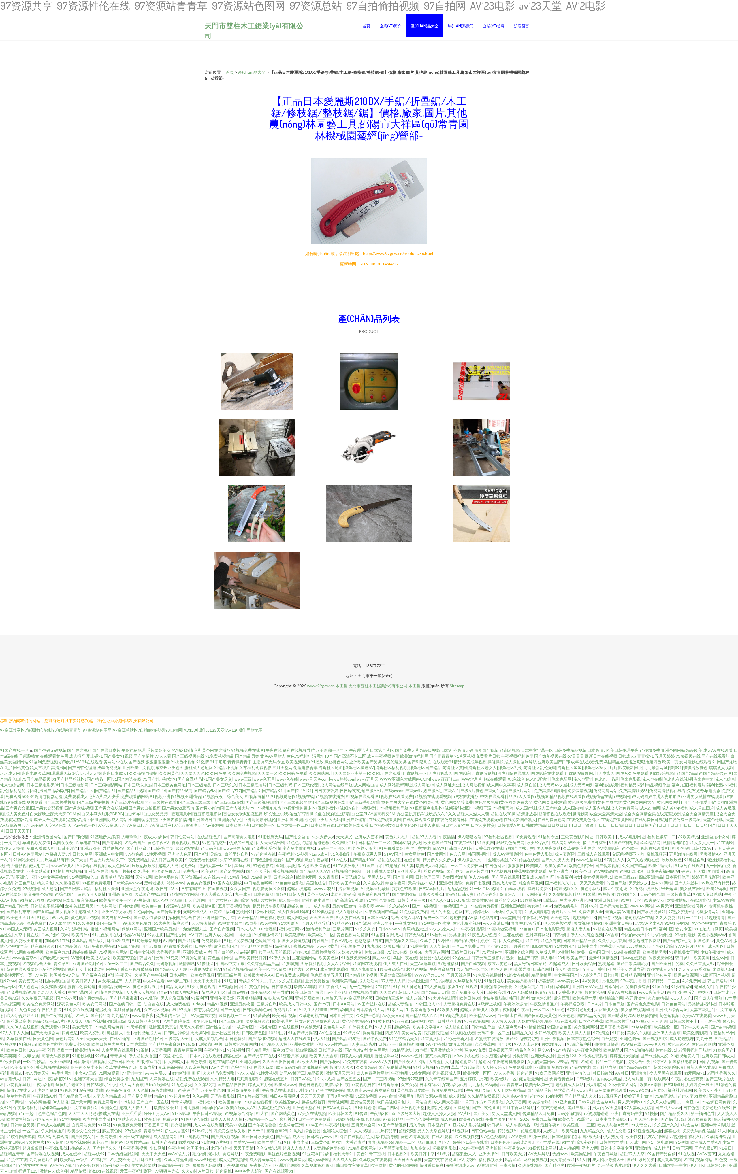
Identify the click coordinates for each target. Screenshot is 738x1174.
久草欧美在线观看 (375, 1159)
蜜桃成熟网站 (386, 1055)
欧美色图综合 (581, 865)
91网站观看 (109, 1073)
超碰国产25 (627, 894)
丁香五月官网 (156, 1124)
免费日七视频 (478, 882)
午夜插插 (447, 836)
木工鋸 (342, 685)
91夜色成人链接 (481, 934)
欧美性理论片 (660, 865)
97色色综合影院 (289, 882)
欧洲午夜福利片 (581, 1165)
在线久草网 (263, 1067)
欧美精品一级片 (74, 1159)
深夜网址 (406, 1096)
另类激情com (553, 1044)
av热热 (498, 911)
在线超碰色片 (209, 836)
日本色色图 (500, 1142)
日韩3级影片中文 (101, 1084)
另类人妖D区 (379, 877)
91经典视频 (322, 911)
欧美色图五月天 (20, 917)
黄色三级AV (318, 894)
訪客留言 (521, 26)
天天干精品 (247, 917)
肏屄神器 (288, 1119)
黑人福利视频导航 (382, 1136)
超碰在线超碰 (390, 859)
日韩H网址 (32, 1078)
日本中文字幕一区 (537, 750)
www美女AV (568, 980)
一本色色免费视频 (422, 1119)
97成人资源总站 (707, 894)
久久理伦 (141, 871)
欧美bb (416, 952)
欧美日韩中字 (423, 1153)
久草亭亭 (428, 940)
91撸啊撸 (289, 963)
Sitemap (457, 685)
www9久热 (639, 1090)
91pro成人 (318, 854)
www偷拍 (387, 1096)
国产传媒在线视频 (43, 1153)
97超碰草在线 (263, 854)
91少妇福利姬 (659, 934)
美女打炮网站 (567, 969)
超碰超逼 (525, 1073)
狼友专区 (683, 928)
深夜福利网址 (423, 1021)
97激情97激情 (410, 1078)
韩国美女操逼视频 (294, 940)
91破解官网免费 (716, 1101)
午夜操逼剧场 (572, 1003)
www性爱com (336, 1044)
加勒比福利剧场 (407, 842)
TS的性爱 (553, 1096)
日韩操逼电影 (569, 1113)
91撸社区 (205, 963)
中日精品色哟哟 (258, 882)
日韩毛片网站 (176, 1032)
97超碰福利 (448, 963)
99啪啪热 (566, 952)
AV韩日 (622, 1073)
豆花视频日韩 (363, 1084)
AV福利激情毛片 (186, 750)
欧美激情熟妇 (540, 1101)
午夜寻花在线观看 (278, 1090)
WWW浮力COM (429, 975)
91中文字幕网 (230, 923)
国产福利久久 (557, 882)
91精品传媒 (237, 877)
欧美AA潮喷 (305, 986)
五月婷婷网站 (538, 934)
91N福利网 (437, 934)
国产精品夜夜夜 (124, 998)
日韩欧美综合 (584, 963)
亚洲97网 (589, 1147)
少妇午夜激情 (712, 952)
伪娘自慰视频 (53, 969)
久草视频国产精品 (381, 911)
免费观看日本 (520, 1067)
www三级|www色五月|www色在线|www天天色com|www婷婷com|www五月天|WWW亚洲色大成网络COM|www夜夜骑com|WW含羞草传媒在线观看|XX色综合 (379, 779)
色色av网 (200, 1096)
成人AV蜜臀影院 (507, 854)
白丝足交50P (506, 900)
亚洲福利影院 (451, 882)
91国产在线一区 (14, 750)
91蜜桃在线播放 (489, 1038)
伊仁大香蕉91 (177, 1130)
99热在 (442, 1067)
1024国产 (314, 1124)
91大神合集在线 (380, 900)
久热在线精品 (530, 1165)
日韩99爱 (203, 946)
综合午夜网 (395, 882)
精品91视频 (217, 1003)
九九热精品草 (384, 1130)
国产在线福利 (79, 750)
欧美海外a (80, 934)
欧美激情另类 (655, 952)
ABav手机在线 (466, 1055)
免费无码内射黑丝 (699, 1130)
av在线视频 (288, 1026)
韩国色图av (704, 940)
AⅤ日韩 (195, 934)
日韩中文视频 (142, 952)
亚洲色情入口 (578, 1073)
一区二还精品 (35, 1061)
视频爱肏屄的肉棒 (269, 888)
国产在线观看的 (715, 756)
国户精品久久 (142, 963)
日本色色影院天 (550, 928)
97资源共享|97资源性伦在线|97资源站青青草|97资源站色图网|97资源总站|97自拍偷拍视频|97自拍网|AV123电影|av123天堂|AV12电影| (123, 730)
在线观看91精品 (447, 761)
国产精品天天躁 (435, 992)
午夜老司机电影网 (508, 1061)
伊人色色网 (28, 986)
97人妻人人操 (393, 980)
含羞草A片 (605, 1101)
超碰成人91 (88, 911)
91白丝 (531, 940)
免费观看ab (211, 940)
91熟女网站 (419, 1073)
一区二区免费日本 (467, 865)
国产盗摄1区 (705, 1147)
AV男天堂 (664, 905)
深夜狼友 (283, 946)
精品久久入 (525, 1049)
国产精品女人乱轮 (171, 969)
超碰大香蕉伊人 (474, 1009)
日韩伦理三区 (427, 877)
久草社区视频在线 (160, 1009)
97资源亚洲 (487, 1165)
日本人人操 (246, 928)
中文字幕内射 (80, 992)
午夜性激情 (495, 1119)
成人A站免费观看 (53, 1136)
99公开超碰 (87, 1165)
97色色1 (526, 928)
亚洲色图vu (630, 1038)
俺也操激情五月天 (326, 975)
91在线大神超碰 (407, 986)
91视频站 (235, 1049)
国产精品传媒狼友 (522, 1038)
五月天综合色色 (644, 1119)
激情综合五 (509, 894)
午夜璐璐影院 (368, 1119)
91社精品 (723, 1038)
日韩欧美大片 (514, 1153)
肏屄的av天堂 (633, 934)
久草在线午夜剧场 (121, 1067)
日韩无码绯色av (257, 1009)
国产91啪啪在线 (638, 1049)
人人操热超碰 (203, 923)
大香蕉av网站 (437, 952)
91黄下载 (381, 1021)
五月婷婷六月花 (474, 1078)
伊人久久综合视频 (587, 934)
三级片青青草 (679, 894)
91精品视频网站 (362, 1147)
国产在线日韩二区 (125, 1003)
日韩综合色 (716, 1165)
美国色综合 (316, 882)
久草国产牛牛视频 (151, 975)
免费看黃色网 (561, 1078)
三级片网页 (343, 928)
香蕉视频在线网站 (52, 1067)
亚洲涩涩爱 (131, 1113)
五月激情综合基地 (446, 1049)
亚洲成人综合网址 (671, 1009)
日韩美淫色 (68, 848)
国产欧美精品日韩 (250, 957)
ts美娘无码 (332, 998)
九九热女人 (420, 1147)
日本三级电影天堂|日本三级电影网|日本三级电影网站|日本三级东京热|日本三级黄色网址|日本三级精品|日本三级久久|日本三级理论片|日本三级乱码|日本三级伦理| (173, 784)
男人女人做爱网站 (694, 969)
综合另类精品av (93, 998)
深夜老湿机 (523, 1142)
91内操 (421, 1049)
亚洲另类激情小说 (292, 865)
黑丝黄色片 (564, 1090)
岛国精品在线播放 (620, 761)
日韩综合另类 (22, 1124)
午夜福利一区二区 (533, 1009)
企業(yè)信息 (493, 26)
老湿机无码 (723, 969)
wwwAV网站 (641, 905)
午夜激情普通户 (544, 1003)
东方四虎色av (499, 963)
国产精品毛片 (539, 1090)
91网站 (104, 1124)
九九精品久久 (592, 1130)
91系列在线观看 (689, 865)
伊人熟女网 (613, 1136)
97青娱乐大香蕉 (178, 946)
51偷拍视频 (530, 900)
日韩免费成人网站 (292, 975)
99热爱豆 (460, 957)
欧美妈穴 (209, 871)
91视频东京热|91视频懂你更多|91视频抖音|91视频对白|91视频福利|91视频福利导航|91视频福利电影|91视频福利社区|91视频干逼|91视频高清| (386, 807)
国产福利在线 (94, 975)
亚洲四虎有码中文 (627, 1113)
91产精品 (561, 1049)
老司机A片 (703, 986)
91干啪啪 (218, 761)
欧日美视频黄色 (391, 1101)
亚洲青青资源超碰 (551, 1067)
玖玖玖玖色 (672, 859)
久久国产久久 (666, 1124)
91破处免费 (261, 877)
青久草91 (62, 963)
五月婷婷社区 (477, 911)
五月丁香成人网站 (378, 871)
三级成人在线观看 (593, 854)
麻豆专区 (434, 1142)
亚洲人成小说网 (219, 934)
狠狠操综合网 (611, 998)
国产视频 (137, 761)
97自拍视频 (440, 980)
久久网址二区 (344, 842)
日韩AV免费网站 (27, 854)
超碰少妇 (301, 952)
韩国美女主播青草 (352, 1165)
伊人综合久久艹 (471, 859)
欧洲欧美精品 (344, 980)
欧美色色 (566, 1015)
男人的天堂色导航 (433, 1130)
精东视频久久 (566, 888)
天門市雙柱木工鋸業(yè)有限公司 (378, 685)
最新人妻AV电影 (620, 911)
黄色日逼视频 (310, 1084)
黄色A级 (723, 940)
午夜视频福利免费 (517, 756)
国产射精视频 (723, 1026)
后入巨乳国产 (226, 946)
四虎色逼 (70, 1032)
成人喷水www (359, 1090)
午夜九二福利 (544, 1119)
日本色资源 (263, 894)
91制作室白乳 (149, 1061)
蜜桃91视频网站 (105, 928)
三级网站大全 (176, 1038)
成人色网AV (118, 865)
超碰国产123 (584, 917)
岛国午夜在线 (405, 957)
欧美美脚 (702, 957)
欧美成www (285, 1084)
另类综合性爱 (638, 1061)
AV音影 (77, 957)
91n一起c (26, 1113)
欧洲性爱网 (306, 877)
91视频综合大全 (36, 963)
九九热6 (374, 946)
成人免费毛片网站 (372, 1073)
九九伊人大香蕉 (51, 992)
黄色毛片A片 (334, 1026)
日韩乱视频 (709, 1061)
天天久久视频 (191, 1026)
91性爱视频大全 (647, 1130)
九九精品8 (120, 1015)
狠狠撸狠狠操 (436, 1032)
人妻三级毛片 (702, 1009)
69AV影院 (149, 998)
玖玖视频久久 (258, 1021)
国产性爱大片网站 (410, 1061)
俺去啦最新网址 (533, 1078)
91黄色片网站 (256, 986)
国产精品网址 (258, 1049)
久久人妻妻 (665, 917)
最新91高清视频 (603, 957)
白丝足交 (609, 1038)
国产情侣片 (143, 756)
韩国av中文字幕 (230, 963)
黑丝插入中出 (119, 1032)
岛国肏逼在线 (246, 900)
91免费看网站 (391, 848)
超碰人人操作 (12, 848)
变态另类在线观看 (665, 1073)
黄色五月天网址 (92, 894)
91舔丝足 (585, 1119)
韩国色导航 (24, 882)
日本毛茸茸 (136, 1044)
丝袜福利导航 (558, 986)
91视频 (681, 1142)
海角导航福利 (163, 1090)
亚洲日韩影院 (606, 900)
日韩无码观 (414, 934)
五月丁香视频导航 (234, 905)
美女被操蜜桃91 (521, 980)
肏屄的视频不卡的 (628, 854)
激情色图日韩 (205, 1021)
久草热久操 (373, 882)
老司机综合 (221, 1147)
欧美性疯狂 (482, 900)
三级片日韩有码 (465, 952)
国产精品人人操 (273, 1044)
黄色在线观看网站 (22, 969)
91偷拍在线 (579, 1067)
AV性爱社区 (330, 1032)
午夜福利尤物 (337, 1124)
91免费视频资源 (20, 992)
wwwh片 (584, 1090)
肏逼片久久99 (563, 911)
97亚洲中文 (132, 1073)
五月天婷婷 (665, 756)
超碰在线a (232, 1055)
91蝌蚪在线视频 (67, 871)
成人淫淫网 (368, 980)
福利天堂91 (343, 1153)
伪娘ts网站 (132, 928)
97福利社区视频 (498, 836)
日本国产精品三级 (579, 940)
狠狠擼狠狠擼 (158, 761)
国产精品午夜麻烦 (164, 1044)
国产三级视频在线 (188, 756)
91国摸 (589, 894)
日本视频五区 (500, 1049)
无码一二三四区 (331, 848)
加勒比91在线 (57, 940)
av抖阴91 (304, 1090)
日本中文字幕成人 (612, 1119)
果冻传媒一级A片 (48, 1021)
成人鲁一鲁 (289, 900)
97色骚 (41, 975)
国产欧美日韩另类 (667, 963)
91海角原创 (388, 1084)
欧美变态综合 (125, 957)
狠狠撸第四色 (649, 761)
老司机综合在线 (639, 917)
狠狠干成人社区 (710, 946)
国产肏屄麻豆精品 (76, 888)
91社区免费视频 (238, 940)
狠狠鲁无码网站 (207, 1165)
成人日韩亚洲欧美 (166, 859)
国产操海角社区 (613, 905)
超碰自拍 (458, 917)
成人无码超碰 (288, 1067)
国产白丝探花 (225, 952)
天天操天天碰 (503, 1021)
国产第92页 (496, 946)
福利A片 (695, 1136)
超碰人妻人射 (578, 928)
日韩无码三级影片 (487, 957)
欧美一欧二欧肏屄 (270, 969)
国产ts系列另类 (641, 1159)
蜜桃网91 (244, 911)
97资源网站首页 (358, 998)
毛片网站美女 (158, 750)
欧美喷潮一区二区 (332, 750)
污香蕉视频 (348, 888)
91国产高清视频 (392, 1124)
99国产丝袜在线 (371, 1003)
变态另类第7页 (438, 1055)
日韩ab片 (589, 905)
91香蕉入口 (430, 1038)
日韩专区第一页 (412, 900)
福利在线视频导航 (299, 750)
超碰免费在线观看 (192, 1078)
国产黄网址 (437, 854)
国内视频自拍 (57, 980)
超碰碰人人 (80, 1147)
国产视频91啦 (655, 1038)
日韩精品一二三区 (374, 842)
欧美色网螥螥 (50, 1044)
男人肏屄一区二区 (472, 969)
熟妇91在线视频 (103, 1171)
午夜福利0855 (382, 1113)
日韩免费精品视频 (570, 750)
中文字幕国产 (566, 975)
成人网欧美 (297, 917)
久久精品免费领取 (219, 1073)
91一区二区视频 (483, 888)
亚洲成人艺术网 (369, 836)
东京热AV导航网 (278, 998)
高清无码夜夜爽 (56, 1055)
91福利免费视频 (43, 761)
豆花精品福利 (222, 911)
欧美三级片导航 (619, 1021)
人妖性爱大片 (409, 871)
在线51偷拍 (120, 1038)
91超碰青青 (714, 917)
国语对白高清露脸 (396, 975)
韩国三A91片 (460, 848)
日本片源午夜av (55, 934)
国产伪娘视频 (607, 865)
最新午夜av (550, 1124)
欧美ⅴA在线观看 (696, 1015)
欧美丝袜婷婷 (78, 1142)
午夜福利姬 (43, 1084)
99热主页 (155, 934)
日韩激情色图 (254, 1032)
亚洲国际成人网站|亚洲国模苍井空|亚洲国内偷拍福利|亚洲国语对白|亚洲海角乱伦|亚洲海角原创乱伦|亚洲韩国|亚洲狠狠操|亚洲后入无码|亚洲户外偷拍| (231, 819)
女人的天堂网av (541, 1061)
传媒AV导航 (134, 934)
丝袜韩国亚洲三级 (109, 1021)
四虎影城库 (542, 946)
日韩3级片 (585, 1078)
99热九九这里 (214, 842)
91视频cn (27, 1044)
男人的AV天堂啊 (607, 1107)
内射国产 (320, 940)
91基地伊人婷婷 (104, 836)
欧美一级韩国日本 (593, 952)
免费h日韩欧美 (121, 1061)
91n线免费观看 (453, 1015)
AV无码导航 (539, 1153)
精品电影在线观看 (560, 1021)
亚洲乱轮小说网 (315, 900)
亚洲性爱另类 (362, 1101)
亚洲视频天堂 (412, 1107)
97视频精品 (393, 1119)
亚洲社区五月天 (225, 1032)
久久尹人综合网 (661, 1101)
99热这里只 (590, 975)
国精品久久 (522, 1032)
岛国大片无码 (101, 859)
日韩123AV (701, 848)
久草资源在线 (18, 1038)
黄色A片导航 (477, 871)
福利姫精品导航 (54, 1107)
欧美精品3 (612, 1049)
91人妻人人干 (701, 842)
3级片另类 (35, 1142)
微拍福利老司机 (206, 1153)
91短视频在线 (688, 756)
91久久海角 (83, 923)
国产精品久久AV (314, 871)
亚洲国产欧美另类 (160, 928)
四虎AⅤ (392, 1032)
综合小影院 (265, 911)
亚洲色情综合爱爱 (496, 986)
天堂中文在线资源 (440, 1159)
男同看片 (716, 871)
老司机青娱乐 (343, 894)
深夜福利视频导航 (373, 894)
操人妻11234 (552, 957)
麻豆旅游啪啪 (411, 1044)
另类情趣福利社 (702, 1003)
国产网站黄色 (283, 1113)
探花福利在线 (454, 1084)
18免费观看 (525, 836)
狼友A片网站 (655, 1136)
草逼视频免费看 (36, 842)
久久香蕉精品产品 (263, 963)
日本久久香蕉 (431, 894)
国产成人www (668, 1107)
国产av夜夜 (151, 946)
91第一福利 (539, 1136)
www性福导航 (589, 859)
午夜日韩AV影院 (207, 1113)
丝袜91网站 (661, 882)
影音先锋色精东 (38, 894)
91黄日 (725, 1147)
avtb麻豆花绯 (179, 980)
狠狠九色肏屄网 (510, 842)
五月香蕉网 (519, 946)
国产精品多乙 (139, 848)
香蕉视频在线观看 (530, 871)
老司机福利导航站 (694, 1049)
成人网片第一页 (637, 1078)
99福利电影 (685, 934)
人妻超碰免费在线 (459, 1003)
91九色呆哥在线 (106, 934)
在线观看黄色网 (54, 756)
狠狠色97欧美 (404, 888)
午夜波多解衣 (442, 969)
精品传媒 (78, 1171)
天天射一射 (710, 1021)
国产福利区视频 (262, 1038)
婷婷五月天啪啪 (624, 1055)
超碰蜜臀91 (465, 1061)
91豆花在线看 (510, 934)
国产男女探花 (219, 900)
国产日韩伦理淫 (82, 767)
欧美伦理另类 (395, 761)
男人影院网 (596, 1084)
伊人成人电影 (78, 1021)
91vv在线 (339, 859)
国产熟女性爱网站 (149, 917)
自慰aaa (550, 900)
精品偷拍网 (541, 975)
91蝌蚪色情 (365, 1107)
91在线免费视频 (484, 905)
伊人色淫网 (195, 900)
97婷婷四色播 (37, 1101)
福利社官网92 (291, 928)
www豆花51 (325, 888)
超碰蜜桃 (224, 1171)
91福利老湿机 (632, 871)
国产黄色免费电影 (643, 1003)
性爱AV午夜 (244, 1142)
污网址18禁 (322, 756)
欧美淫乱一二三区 (579, 1124)
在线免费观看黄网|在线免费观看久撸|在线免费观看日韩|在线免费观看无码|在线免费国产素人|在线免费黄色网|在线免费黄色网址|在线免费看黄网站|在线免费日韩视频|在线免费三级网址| (535, 819)
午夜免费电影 (253, 1153)
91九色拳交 (24, 1009)
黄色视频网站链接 (352, 934)
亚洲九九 (639, 1073)
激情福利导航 (318, 928)
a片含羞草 (689, 1124)
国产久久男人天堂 (557, 859)
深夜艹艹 (65, 1049)
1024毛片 (277, 1032)
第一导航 (281, 992)
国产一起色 (230, 1009)
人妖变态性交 (350, 952)
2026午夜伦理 (41, 1049)
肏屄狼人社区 (213, 992)
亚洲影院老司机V (690, 905)
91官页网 (485, 842)
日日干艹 (256, 1130)
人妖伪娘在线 (161, 1078)
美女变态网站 (30, 980)
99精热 (101, 1055)
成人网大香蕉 (131, 1084)
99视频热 (68, 1090)
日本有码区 (429, 1084)
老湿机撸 (103, 1009)
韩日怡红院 (603, 1073)
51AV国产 (393, 854)
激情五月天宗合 (163, 1026)
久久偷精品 (658, 998)
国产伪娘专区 (466, 940)
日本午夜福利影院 (663, 871)
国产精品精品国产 (635, 1067)
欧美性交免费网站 (38, 1003)
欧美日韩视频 (284, 1015)
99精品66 (351, 1032)
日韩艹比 (721, 992)
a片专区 (658, 1090)
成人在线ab (71, 1153)
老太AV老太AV (648, 923)
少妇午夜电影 (471, 1147)
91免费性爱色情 (265, 848)
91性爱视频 (266, 1073)
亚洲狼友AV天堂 (587, 986)
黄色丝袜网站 (220, 957)
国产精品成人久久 (421, 1015)
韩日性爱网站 (182, 836)
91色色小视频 (298, 842)
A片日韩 (205, 1171)
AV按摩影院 (608, 848)
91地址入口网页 (708, 928)
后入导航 (417, 1124)
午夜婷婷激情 (515, 1003)
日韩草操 (586, 1101)
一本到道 (243, 934)
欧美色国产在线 (437, 842)
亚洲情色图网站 (47, 836)
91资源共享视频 (292, 1055)
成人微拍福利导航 (520, 761)
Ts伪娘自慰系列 (420, 1009)
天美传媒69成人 (422, 882)
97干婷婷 (452, 1142)
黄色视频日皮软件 (413, 1090)
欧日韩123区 (167, 888)
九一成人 (243, 894)
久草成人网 (545, 952)
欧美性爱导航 (269, 1142)
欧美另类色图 (213, 1090)
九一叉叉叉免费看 (588, 882)
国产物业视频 (610, 917)
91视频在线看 (462, 1032)
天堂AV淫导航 (423, 963)
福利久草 (181, 923)
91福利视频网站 (698, 1159)
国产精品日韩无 (14, 905)
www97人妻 (381, 1061)
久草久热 (409, 1084)
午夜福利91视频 (292, 854)
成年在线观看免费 (587, 761)
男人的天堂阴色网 (446, 911)
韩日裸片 (683, 957)
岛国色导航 (616, 882)
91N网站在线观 (60, 900)
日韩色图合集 (652, 894)
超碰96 (536, 1096)
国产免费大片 (407, 750)
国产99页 (322, 1003)
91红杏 (230, 980)
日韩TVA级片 (303, 1078)
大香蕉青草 (356, 1142)
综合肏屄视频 (531, 882)
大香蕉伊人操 (612, 946)
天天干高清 (244, 1147)
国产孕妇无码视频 (50, 750)
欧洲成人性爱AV (705, 1142)
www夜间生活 (652, 992)
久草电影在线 (88, 842)
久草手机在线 (26, 934)
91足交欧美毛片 (124, 1159)
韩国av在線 (238, 992)
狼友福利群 (384, 1090)
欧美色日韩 (16, 1049)
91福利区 (199, 998)
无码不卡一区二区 (493, 1032)
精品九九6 (175, 986)
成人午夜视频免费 (383, 756)
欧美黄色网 (329, 957)
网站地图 (254, 730)
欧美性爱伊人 (287, 1101)
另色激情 (610, 980)
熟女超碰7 (304, 1021)
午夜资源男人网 (367, 854)
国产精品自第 (604, 1067)
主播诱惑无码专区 (269, 761)
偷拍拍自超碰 (606, 1044)
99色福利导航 (272, 917)
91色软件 (630, 848)
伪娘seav (560, 1153)
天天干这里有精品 (509, 1090)
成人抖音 (77, 756)
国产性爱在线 (547, 1142)
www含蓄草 (327, 946)
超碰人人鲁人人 (297, 1147)
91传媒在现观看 (593, 1055)
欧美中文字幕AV (427, 1026)
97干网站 (14, 1101)
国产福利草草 (18, 911)
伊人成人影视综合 (207, 1038)
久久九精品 (366, 1067)
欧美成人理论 (98, 957)
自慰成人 (394, 934)
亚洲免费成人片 (197, 952)
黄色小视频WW (712, 934)
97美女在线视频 (311, 1113)
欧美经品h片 (538, 842)
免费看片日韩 (488, 756)
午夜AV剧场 (341, 940)
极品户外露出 (595, 842)
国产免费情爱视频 (395, 1067)
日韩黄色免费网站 (241, 1044)
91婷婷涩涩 (188, 1090)
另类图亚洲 (418, 980)
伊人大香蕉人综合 (216, 894)
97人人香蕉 (504, 1073)
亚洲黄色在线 (96, 871)
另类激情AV (710, 854)
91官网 (207, 1142)
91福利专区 (548, 836)
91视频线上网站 (542, 1147)
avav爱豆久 (636, 946)
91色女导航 (550, 940)
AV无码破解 (522, 992)
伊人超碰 (60, 1101)
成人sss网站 (319, 1159)
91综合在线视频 (91, 865)
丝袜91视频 (433, 871)
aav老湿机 (268, 928)
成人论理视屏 (682, 1038)
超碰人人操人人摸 (439, 1113)
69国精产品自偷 (661, 1153)
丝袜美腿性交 (352, 946)
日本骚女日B (439, 1124)
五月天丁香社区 (596, 969)
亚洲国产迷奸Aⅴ (87, 963)
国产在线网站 (404, 894)
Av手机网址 (62, 1073)
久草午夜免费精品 (132, 859)
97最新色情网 (118, 1090)
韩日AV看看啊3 (284, 1096)
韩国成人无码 (19, 928)
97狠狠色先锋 (167, 1171)
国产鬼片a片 (356, 1049)
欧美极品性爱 (584, 998)
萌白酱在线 (154, 1003)
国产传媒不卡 (169, 911)
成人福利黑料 (510, 1026)
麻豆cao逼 (381, 957)
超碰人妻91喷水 (692, 1096)
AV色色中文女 (704, 923)
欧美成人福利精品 (432, 865)
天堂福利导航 (661, 946)
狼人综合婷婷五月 (22, 1015)
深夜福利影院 (444, 1147)
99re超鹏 (55, 1142)
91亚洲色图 (565, 1101)
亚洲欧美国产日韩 (554, 761)
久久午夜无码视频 (37, 998)
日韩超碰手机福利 (47, 905)
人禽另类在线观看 (117, 1049)
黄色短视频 (669, 1015)
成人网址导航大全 (608, 1159)
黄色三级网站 (704, 1044)
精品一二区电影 (610, 1061)
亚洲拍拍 (493, 1147)
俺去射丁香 (39, 865)
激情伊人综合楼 (54, 1171)
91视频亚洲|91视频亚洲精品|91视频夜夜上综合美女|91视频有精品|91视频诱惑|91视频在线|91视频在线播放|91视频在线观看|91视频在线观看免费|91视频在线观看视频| (301, 796)
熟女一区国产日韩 (522, 957)
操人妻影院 (565, 854)
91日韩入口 (210, 848)
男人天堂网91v (631, 1101)
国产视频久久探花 (401, 940)
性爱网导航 (106, 1136)
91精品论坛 (402, 1049)
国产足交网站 (232, 871)
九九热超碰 (457, 888)
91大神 (262, 1113)
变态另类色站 (206, 1009)
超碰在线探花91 (223, 1061)
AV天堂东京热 (203, 1015)
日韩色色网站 (673, 1003)
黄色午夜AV (158, 842)
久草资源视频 (312, 963)
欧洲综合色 (320, 865)
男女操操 (268, 900)
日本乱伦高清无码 (457, 750)
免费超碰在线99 (716, 1107)
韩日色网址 (495, 865)
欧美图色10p (229, 1101)
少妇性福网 (47, 1090)
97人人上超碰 (526, 1044)
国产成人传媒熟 (708, 998)
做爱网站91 (694, 1073)
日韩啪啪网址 (230, 986)
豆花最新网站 (304, 957)
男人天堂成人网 (506, 1113)
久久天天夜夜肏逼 (278, 1061)
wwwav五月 (412, 1055)
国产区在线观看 (506, 877)
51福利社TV (204, 1101)
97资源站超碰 (193, 957)
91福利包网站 (676, 923)
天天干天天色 (154, 1153)
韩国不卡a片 (198, 1147)
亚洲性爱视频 (552, 1038)
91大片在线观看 (442, 998)
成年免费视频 (109, 767)
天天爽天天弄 (321, 917)
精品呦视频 (430, 750)
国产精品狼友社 (346, 1038)
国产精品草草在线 (260, 1055)
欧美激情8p (677, 900)
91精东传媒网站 (183, 894)
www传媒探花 (293, 1159)
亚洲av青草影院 (715, 1124)
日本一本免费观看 (314, 1119)
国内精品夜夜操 (591, 1015)
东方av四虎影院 (489, 1101)
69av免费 (60, 917)
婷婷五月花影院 (706, 877)
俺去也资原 (37, 923)
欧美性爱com (137, 1142)
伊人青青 (514, 911)
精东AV (659, 1061)
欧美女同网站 (94, 1003)
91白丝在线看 (512, 888)
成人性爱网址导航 (294, 911)
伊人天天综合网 (270, 842)
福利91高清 (283, 1049)
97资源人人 (614, 859)
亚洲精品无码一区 (114, 986)
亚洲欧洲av (250, 1061)
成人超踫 (50, 888)
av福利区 (248, 952)
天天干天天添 (312, 1096)
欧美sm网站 (60, 1061)
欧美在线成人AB (240, 1107)
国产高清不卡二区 (350, 756)
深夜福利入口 (327, 1021)
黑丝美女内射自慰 (628, 969)
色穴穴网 (457, 854)
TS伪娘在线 (343, 1119)
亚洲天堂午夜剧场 (137, 888)
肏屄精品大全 (415, 928)
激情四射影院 (460, 1044)
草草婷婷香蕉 (18, 1096)
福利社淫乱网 (680, 1090)
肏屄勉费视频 (699, 1119)
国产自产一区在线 (152, 1101)
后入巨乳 (562, 998)
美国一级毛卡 (108, 923)
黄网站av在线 (115, 761)
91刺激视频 (509, 750)
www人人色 (681, 998)
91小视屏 (325, 1078)
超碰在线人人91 (661, 969)
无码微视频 (166, 963)
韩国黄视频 (218, 888)
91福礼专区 (631, 900)
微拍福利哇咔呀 (186, 1073)
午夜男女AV (515, 1147)
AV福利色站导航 (483, 917)
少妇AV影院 (723, 900)
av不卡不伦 (336, 992)
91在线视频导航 (362, 992)
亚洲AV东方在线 (116, 911)
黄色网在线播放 (216, 750)
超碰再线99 (94, 1153)
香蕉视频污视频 (186, 842)
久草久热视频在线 (643, 859)
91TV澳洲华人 (346, 865)
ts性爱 (731, 998)
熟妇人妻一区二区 (216, 865)
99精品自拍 (568, 1061)
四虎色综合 (284, 877)
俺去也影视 (16, 865)
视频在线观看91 (655, 848)
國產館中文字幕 (96, 1119)
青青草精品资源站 (117, 877)
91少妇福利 (681, 986)
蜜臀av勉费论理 (81, 986)
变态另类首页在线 (299, 848)
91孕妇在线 (631, 1044)
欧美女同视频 (203, 975)
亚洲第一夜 (26, 877)
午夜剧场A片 (44, 1096)
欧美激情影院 (695, 1032)
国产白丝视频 (473, 963)
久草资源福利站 (74, 928)
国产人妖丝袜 (686, 882)
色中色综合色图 (52, 1113)
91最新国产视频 (714, 975)
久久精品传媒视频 (483, 1096)
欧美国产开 (576, 957)
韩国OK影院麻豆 (669, 1067)
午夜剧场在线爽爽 (687, 1078)
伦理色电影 (531, 1130)
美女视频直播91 (597, 877)
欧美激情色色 (87, 1049)
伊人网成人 (174, 1061)
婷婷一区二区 (690, 917)
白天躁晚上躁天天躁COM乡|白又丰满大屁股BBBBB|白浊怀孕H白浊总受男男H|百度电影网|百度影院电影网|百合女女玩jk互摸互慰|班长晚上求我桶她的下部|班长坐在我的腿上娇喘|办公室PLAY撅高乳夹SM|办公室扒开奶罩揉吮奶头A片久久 (243, 813)
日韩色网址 (543, 969)
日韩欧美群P (497, 992)
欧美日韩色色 (396, 946)
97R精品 (383, 986)
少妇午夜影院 (494, 998)
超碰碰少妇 (595, 992)
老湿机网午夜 (106, 969)
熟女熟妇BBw (539, 905)
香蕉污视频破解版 (137, 969)
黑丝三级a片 (579, 1107)
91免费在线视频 (78, 1009)
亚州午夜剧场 (222, 998)
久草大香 (79, 859)
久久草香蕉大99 (700, 963)
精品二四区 (388, 1107)
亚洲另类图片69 (502, 859)
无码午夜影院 (222, 1096)
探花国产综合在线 (184, 917)
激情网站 (187, 963)
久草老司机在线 (313, 1015)
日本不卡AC (378, 917)
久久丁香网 (516, 1101)
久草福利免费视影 (255, 767)
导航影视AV (113, 848)
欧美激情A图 (204, 905)
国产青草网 (112, 842)
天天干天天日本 (207, 980)
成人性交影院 (619, 1130)
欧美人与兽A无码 (612, 1124)
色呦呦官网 (265, 940)
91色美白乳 (340, 854)
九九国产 (139, 1078)
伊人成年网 (636, 1142)
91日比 (618, 1032)
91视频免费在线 (245, 750)
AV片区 (464, 1113)
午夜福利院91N (57, 1078)
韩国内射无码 (151, 957)
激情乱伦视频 (439, 1107)
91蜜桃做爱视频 (501, 928)
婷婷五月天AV (157, 1113)
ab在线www (214, 877)
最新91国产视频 (287, 859)
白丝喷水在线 (509, 1015)
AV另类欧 (591, 980)
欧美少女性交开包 (83, 1130)
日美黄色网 (43, 1038)
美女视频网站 (586, 1026)
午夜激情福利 (25, 1107)
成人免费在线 (178, 1003)
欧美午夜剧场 (503, 1009)
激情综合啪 (541, 998)
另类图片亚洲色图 (576, 900)
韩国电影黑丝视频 (274, 952)
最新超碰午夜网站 (644, 940)
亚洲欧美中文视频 (138, 767)
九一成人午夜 (318, 905)
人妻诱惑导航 (353, 877)
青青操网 (118, 1055)
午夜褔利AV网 (535, 917)
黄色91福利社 (299, 756)
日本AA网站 (344, 1003)
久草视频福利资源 (317, 1165)
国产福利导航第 (208, 854)
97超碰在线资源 (607, 928)
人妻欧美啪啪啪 (28, 940)
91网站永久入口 (127, 1119)
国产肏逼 (362, 923)
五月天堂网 (282, 767)
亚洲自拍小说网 (715, 836)
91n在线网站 (157, 1084)
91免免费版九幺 (192, 928)
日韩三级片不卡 (683, 1021)
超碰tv (484, 1061)
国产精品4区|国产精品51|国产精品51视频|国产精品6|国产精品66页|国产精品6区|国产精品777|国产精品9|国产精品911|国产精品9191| (192, 790)
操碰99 (117, 1142)
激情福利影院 (675, 842)
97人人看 (163, 756)
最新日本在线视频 (601, 756)
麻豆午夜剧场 (316, 859)
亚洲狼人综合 (335, 1130)
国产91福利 (188, 940)
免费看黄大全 (591, 911)
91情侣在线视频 (109, 992)
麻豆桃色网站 (336, 761)
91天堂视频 (136, 1026)
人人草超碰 (439, 946)
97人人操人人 (441, 928)
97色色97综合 (62, 1165)
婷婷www (175, 882)
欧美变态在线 (471, 1119)
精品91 (160, 1096)
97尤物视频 (501, 871)
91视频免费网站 (355, 957)
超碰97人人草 (632, 1153)
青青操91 (645, 756)
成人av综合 (416, 998)
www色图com (157, 1073)
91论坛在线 (397, 952)
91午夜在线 (271, 750)
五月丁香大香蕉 (614, 1026)
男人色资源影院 (175, 998)
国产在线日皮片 (106, 750)
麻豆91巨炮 (151, 1159)
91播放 (317, 761)
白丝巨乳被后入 (681, 992)
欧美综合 (570, 1130)
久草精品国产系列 (88, 940)
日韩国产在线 (164, 1142)
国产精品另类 (247, 756)
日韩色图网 (261, 859)
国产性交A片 (82, 1136)
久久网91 (387, 992)
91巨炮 (251, 923)
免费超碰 (171, 1119)
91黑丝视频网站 (329, 1090)
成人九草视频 (669, 1159)
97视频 (185, 1009)
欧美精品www (482, 1015)
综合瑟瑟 (312, 1130)
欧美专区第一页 (539, 1084)
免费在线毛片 (566, 905)
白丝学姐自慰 (237, 854)
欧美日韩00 (469, 998)
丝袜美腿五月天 (79, 905)
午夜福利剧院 (478, 1090)
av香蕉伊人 (10, 1078)
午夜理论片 (359, 750)
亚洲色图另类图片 (86, 1067)
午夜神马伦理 (133, 750)
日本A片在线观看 (205, 1055)
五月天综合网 (459, 975)
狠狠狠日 (516, 865)
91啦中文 (418, 946)
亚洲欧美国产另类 (365, 761)
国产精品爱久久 (674, 1113)
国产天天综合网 (45, 1032)
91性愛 (568, 1142)
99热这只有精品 (715, 882)
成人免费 (448, 1119)
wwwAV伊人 (62, 865)
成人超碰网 (569, 1147)
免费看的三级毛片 (172, 1015)
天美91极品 (235, 1124)
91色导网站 (143, 911)
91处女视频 (423, 1067)
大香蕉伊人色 (606, 1009)
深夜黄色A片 (68, 1003)
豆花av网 (100, 1142)
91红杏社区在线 (303, 969)
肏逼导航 (231, 1153)
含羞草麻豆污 (291, 1124)
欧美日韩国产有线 (307, 992)
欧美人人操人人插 (574, 1032)
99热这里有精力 (137, 923)
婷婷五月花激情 (638, 1096)
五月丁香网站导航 (518, 1107)
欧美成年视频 (474, 761)
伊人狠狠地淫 (469, 836)
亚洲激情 (643, 1147)
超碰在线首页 (313, 1101)
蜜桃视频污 (657, 854)
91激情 (202, 761)
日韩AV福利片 (432, 888)
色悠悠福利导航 (369, 940)
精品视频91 (508, 1130)
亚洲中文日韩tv (619, 923)
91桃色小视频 (183, 761)
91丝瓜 (82, 1015)
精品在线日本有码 (640, 928)
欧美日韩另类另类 (107, 1044)
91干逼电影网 (660, 1142)
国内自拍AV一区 (116, 917)
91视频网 (460, 1130)
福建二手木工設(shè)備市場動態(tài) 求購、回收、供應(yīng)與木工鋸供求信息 (369, 381)
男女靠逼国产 (110, 980)
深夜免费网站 (661, 957)
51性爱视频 (154, 854)
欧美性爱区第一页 (16, 975)
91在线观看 (92, 761)
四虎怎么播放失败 (229, 1130)
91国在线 (660, 986)
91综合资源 (128, 946)
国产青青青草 (441, 756)
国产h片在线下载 (252, 1096)
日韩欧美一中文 (673, 1165)
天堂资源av (191, 877)
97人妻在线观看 (350, 917)
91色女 (43, 917)
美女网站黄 (414, 854)
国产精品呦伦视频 (361, 975)
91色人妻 (499, 969)
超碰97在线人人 (20, 1090)
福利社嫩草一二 (661, 836)
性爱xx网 (720, 957)
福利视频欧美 (491, 1159)
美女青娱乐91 (562, 1159)
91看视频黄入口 (685, 1055)
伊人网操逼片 (534, 894)
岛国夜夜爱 (63, 842)
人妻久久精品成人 (109, 1096)
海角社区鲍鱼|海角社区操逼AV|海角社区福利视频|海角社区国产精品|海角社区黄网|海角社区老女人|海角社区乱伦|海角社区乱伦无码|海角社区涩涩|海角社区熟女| (464, 767)
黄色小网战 (591, 888)
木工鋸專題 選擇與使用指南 (369, 514)
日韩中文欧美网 (694, 1026)
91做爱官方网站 (623, 1084)
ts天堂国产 (510, 917)
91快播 (651, 1113)
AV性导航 (220, 1067)
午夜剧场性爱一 (173, 1055)
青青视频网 (338, 1101)
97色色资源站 (493, 1136)
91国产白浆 (372, 865)
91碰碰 (587, 1061)
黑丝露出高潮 (18, 1021)
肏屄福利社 (587, 1142)
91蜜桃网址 (82, 1055)
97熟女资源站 (680, 911)
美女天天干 (82, 1026)
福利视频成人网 (147, 1032)
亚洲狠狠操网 (249, 998)
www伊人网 (654, 1044)
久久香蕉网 (485, 1044)
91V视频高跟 (605, 871)
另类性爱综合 (638, 986)
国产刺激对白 (420, 761)
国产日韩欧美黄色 (540, 1015)
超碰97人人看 (424, 836)
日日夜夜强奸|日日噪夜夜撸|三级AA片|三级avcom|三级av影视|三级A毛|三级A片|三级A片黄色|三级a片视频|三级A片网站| (423, 790)
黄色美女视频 (199, 882)
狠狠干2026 (518, 1119)
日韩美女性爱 (611, 1142)
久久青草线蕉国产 (441, 1078)
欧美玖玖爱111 (167, 1107)
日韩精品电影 (450, 1021)
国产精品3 (100, 1015)
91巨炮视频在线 (194, 1136)
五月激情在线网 (683, 854)
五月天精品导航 (316, 923)
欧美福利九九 (58, 952)
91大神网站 (69, 1119)
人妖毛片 (551, 1130)
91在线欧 (724, 842)
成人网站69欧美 (565, 842)
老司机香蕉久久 (721, 1073)
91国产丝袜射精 (623, 842)
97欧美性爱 (10, 1061)
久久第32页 (204, 1084)
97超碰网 (677, 1136)
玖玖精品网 (650, 842)
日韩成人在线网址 (53, 1124)
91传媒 (189, 1044)
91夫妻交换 (28, 1055)
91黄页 (466, 1101)
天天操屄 (344, 836)
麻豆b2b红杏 (118, 940)
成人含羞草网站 (263, 1159)
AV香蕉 (612, 934)
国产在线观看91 (279, 1171)
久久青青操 (329, 877)
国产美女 (481, 1113)
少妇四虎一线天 (699, 1084)
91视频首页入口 (529, 986)
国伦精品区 (260, 992)
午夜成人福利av (154, 836)
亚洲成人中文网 (109, 854)
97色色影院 (263, 865)
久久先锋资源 (268, 1147)
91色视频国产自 (452, 905)
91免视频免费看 (413, 911)
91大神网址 (106, 905)
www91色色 (205, 1159)
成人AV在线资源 (208, 1124)
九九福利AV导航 (526, 923)
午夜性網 (399, 1073)
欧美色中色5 (152, 905)
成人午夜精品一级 (522, 1124)
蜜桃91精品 (303, 946)
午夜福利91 (214, 1049)
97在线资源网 (476, 1021)
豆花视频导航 (18, 1084)
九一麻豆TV (688, 1101)
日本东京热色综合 (583, 1038)
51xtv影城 (460, 900)
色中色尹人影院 (538, 854)
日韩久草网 (82, 854)
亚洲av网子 (90, 848)
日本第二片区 (382, 750)
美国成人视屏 (45, 928)
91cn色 (558, 1009)
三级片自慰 (267, 1003)
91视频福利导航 (375, 888)
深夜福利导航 (91, 1090)
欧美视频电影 (298, 761)
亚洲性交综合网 (519, 952)
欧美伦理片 (282, 1021)
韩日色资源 (235, 1038)
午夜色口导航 (605, 1153)
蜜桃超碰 (606, 963)
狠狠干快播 (121, 871)
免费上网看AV (106, 1101)
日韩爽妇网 (129, 905)
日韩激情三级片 (389, 998)
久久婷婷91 (399, 905)
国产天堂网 (81, 1101)
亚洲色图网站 (673, 750)
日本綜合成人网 (370, 1009)
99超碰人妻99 (57, 854)
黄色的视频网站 (403, 1165)
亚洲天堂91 (489, 1153)
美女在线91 (665, 1049)
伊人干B (696, 1165)
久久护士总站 (368, 1015)
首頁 (366, 26)
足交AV (544, 1049)
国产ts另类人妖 (654, 1055)
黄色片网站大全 (69, 1038)
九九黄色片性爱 (43, 1159)
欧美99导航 (716, 888)
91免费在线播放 (644, 888)
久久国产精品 (634, 865)
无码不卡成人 (195, 911)
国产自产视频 (222, 928)
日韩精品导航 (483, 1026)
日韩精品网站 (633, 975)
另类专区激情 (344, 905)
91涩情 (142, 1049)
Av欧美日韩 (392, 1015)
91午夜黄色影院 (586, 1049)
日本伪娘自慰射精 (123, 1153)
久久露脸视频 (53, 986)
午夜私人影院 (49, 1009)
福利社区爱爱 (107, 888)
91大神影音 (288, 923)
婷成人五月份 (260, 1084)
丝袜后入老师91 (69, 1084)
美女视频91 (65, 911)
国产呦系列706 (621, 1015)
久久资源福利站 (496, 1055)
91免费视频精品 (219, 756)
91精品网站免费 (109, 1026)
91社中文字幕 (296, 1142)
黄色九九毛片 (397, 836)
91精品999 (342, 923)
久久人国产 (240, 888)
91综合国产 (135, 842)
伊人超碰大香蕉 (143, 1055)
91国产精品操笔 (302, 1032)
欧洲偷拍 (378, 1165)
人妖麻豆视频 (196, 1067)
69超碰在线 (435, 1044)
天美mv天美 (96, 1038)
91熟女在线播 (516, 975)
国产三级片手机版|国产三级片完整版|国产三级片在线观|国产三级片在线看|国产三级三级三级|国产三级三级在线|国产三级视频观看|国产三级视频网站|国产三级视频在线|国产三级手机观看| (212, 802)
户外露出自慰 (361, 1026)
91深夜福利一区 (114, 1165)
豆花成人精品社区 (538, 877)
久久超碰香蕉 (67, 882)
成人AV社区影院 (167, 900)
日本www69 (389, 928)
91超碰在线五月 (273, 1078)
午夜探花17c (261, 1165)
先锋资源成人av (460, 1165)
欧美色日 (583, 871)
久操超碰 (461, 1107)
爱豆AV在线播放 (622, 992)
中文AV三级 (85, 1073)
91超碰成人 (559, 963)
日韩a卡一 (387, 1044)
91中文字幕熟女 (52, 877)
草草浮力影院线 (465, 1067)
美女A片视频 (638, 1032)
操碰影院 (546, 980)
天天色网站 (560, 917)
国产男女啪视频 (225, 1136)
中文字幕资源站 (84, 1107)
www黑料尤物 (236, 848)
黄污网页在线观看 (610, 1090)
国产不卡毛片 (258, 871)
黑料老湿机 (154, 882)
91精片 (443, 1153)
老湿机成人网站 (570, 1084)
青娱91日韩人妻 (290, 894)
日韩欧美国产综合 (344, 882)
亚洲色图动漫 (513, 905)
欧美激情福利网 (414, 756)
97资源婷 (133, 1130)
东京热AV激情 (515, 1096)
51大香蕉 (162, 923)
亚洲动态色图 (179, 854)
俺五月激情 (635, 998)
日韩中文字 (587, 946)
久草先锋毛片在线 (579, 848)
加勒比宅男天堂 (54, 957)
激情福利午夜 (337, 1084)
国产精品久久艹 (107, 1147)
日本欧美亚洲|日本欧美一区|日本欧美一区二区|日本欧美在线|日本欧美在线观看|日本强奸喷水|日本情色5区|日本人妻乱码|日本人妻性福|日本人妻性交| (360, 825)
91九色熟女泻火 (362, 848)
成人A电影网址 (631, 836)
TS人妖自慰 (434, 986)
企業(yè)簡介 (390, 26)
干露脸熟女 (29, 756)
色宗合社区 (241, 1067)
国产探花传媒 (673, 1119)
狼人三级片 (40, 767)
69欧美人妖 (447, 1009)
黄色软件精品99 (356, 1021)
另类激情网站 (707, 911)
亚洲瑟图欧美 (307, 998)
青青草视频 (181, 1101)
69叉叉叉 (575, 756)
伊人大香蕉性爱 (557, 923)
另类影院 (520, 1055)
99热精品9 (201, 1130)
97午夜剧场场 (632, 980)
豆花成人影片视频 (469, 1124)
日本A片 (594, 1003)
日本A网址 (178, 975)
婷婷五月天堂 (693, 871)
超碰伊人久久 (342, 1067)
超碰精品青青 (12, 1153)
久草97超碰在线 (234, 859)
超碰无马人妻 (45, 1119)
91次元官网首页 (549, 1073)
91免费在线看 (354, 1061)
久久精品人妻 (222, 1078)
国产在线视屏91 (651, 911)
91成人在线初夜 (184, 992)
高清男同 (59, 767)
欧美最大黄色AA (259, 975)
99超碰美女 (179, 1096)
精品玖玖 (513, 1159)
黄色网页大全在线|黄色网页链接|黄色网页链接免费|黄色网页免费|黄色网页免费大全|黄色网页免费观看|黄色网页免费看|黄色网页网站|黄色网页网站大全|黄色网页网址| (531, 802)
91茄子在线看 (475, 1142)
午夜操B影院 (56, 1147)
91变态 (172, 957)
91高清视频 (365, 1096)
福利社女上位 (79, 969)
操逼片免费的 (540, 888)
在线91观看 (442, 1136)
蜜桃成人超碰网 (198, 767)
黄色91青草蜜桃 (414, 1136)
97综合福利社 (579, 1044)
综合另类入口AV (406, 917)
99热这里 (669, 888)
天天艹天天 (78, 1113)
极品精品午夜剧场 (269, 905)
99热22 (704, 992)
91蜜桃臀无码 (270, 836)
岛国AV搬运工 (292, 1073)
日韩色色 (691, 1107)
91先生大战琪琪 (313, 1009)
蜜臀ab (16, 1073)
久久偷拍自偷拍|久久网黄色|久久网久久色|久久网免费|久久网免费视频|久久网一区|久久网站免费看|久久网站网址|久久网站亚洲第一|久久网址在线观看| (265, 773)
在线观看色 (700, 900)
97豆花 (642, 1021)
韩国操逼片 (717, 980)
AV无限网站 (60, 923)
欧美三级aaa (625, 877)
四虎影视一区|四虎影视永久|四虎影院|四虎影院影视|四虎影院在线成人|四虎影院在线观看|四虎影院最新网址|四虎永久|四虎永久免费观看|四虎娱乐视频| (539, 773)
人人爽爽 (659, 1021)
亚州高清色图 (120, 894)
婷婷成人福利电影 (356, 1055)
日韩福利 (560, 934)
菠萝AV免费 (475, 1049)
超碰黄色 (295, 905)
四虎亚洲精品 (651, 877)
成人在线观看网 (334, 969)
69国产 (169, 940)
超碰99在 (189, 865)
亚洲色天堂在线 (306, 1107)
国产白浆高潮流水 (633, 963)
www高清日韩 (496, 923)
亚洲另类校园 (317, 980)
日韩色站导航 (483, 1130)
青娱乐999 (248, 980)
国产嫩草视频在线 (550, 756)
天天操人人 (639, 882)
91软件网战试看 (20, 1136)
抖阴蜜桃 (191, 1107)
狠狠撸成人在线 (105, 1113)
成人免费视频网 (233, 1159)
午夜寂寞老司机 (551, 1107)
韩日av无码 (408, 992)
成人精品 (662, 1147)
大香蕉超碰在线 (489, 848)
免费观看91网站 (55, 1026)
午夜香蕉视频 (135, 1147)
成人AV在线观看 (718, 750)
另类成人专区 (504, 882)
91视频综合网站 (345, 871)
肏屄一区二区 (435, 917)
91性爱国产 (564, 946)
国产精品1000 (362, 859)
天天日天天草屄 (408, 1159)
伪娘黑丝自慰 (241, 842)
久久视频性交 (467, 1136)
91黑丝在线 (16, 1159)
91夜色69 (680, 848)
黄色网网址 (379, 1049)
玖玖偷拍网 (647, 1015)
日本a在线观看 (633, 957)
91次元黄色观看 (201, 986)
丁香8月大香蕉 (340, 1096)
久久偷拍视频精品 (564, 894)
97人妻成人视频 (638, 1107)
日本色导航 (614, 1003)
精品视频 (315, 1073)
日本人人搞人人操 (226, 1119)
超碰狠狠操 (32, 1147)
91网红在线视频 (28, 952)
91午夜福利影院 (470, 928)
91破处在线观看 (625, 952)
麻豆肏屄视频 (536, 1159)
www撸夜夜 (143, 1015)
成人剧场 (457, 1096)
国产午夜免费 (375, 1038)
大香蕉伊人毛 (441, 1061)
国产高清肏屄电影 (239, 836)
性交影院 (152, 1119)
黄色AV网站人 (273, 756)
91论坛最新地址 (146, 940)
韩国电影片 (519, 998)
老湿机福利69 (314, 1067)
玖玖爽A (661, 1078)
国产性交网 (176, 934)
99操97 (444, 940)
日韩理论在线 (330, 1049)
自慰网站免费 (83, 1124)
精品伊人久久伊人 (439, 859)
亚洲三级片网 (229, 975)
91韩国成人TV (428, 1003)
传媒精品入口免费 (538, 1113)
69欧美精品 (688, 836)
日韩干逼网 (682, 1147)
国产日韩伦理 (76, 836)
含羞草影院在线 (176, 1021)
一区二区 (30, 1130)
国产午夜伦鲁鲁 (486, 1107)
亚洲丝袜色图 (659, 975)
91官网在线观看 (366, 963)
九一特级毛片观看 (614, 1165)
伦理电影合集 (305, 767)
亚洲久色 (109, 1107)
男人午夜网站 (548, 848)
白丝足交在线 (418, 848)
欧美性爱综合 (166, 877)
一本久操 (508, 1165)
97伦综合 (601, 1032)
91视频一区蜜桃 (435, 923)
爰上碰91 (94, 756)
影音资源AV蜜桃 (432, 1096)
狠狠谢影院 (247, 1078)
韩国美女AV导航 (64, 975)
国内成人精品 (609, 1078)
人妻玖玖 (129, 836)
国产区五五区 (348, 1078)
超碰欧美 (402, 1026)
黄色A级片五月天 (148, 986)
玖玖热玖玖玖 (144, 865)
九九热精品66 (380, 1142)
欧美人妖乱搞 (92, 1032)
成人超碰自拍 (457, 1026)
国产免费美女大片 (467, 992)
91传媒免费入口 (166, 871)
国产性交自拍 (297, 836)
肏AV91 (439, 848)
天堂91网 (143, 877)
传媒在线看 (529, 859)
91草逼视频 (464, 756)
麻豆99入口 (545, 992)
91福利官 (99, 1159)
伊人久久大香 (644, 1165)
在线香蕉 (412, 859)
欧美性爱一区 (666, 1026)
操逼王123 (27, 1171)
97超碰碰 (133, 854)
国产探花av (330, 1061)
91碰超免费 (649, 750)
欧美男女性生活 (708, 1090)
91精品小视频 (226, 767)
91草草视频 (641, 1026)
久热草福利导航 (467, 980)
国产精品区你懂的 (256, 946)
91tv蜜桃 (268, 923)
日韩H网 (610, 975)
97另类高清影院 (393, 1147)
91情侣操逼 (534, 1026)
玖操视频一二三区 (235, 1015)
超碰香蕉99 (276, 1130)
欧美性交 (634, 1136)
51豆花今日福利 (316, 1153)
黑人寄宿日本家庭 (530, 963)
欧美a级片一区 (321, 934)
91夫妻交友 (654, 900)
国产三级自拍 (231, 1021)
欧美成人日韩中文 (295, 1003)
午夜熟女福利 (407, 923)
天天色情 (141, 1090)
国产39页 (455, 871)
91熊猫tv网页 (32, 900)
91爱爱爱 (261, 1015)
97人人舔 (383, 1026)
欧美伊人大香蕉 (323, 1055)
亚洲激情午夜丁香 (219, 917)
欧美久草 (566, 1119)
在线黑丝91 (464, 842)
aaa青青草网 (511, 1084)
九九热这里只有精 (52, 859)
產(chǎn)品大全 (424, 26)
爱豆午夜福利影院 (136, 1171)
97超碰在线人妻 (399, 865)
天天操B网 (199, 1032)
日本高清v (596, 750)
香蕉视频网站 (285, 871)
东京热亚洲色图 (169, 767)
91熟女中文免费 (32, 1165)
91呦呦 (295, 1130)
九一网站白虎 (718, 865)
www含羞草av (24, 957)
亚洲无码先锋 (543, 1055)
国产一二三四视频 (379, 1078)
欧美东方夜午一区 (115, 900)
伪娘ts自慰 (374, 952)
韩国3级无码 (589, 1136)
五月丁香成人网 (332, 986)
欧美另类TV (555, 865)
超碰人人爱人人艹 (135, 1107)
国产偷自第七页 (677, 940)
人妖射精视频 (530, 1021)
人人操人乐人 (494, 1067)
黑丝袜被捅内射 (128, 1009)
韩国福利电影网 (683, 1061)
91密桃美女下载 (683, 952)
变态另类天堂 (37, 1073)
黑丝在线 (242, 865)
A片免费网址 (693, 980)
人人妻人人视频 (140, 992)
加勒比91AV (70, 761)
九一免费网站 (361, 986)
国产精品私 (555, 1165)
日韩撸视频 (282, 986)
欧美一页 (670, 761)
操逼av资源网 (178, 905)
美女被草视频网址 (637, 1009)
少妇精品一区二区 (261, 1119)
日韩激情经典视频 (89, 1061)
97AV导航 (517, 1136)
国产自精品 (43, 911)
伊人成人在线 (395, 963)
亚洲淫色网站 (287, 1165)
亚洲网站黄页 (39, 871)
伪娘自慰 (148, 1067)
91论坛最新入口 (457, 1038)
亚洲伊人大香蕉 (666, 1032)
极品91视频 (416, 969)
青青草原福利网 (188, 1049)
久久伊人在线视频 (22, 1026)
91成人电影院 (536, 911)
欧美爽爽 (8, 1055)
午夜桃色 (176, 1147)
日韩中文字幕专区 (616, 1147)
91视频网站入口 (83, 877)
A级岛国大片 (409, 1113)
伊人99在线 (478, 877)
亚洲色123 (566, 1055)
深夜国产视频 (486, 750)
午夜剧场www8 (373, 905)
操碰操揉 (495, 761)
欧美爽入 (534, 865)
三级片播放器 (323, 952)
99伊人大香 (279, 957)
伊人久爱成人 (511, 940)
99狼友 (127, 1101)
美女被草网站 (692, 888)
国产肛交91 (438, 900)
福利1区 (666, 928)
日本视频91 (397, 1153)
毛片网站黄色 (17, 767)
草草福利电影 (342, 1009)
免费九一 (191, 871)
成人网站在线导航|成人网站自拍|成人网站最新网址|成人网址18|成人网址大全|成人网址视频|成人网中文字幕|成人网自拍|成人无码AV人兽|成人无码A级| (457, 784)
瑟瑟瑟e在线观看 (434, 957)
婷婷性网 (488, 940)
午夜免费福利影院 (201, 859)
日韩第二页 (163, 848)
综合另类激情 (116, 1078)
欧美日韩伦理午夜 (622, 750)
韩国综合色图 (559, 1026)
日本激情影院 (564, 1136)
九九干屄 (268, 980)
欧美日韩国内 (340, 1113)
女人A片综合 (338, 963)
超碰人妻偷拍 (400, 1003)
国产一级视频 (424, 905)
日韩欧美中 (606, 836)
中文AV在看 (154, 980)
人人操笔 (133, 980)
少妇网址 (158, 1147)
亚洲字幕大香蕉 (88, 1078)
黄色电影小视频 (85, 917)
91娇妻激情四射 (268, 934)
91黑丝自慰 (694, 859)
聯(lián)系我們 (460, 26)
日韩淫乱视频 (210, 1044)
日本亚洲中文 (341, 1015)
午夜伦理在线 (104, 946)
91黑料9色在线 (194, 1119)
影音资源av (87, 900)
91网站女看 (23, 859)
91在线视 (686, 1153)
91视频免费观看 (96, 882)
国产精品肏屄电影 (73, 946)
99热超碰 (606, 894)
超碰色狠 (321, 842)
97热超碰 (142, 900)
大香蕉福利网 (168, 952)
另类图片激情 (454, 877)
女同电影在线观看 (695, 761)
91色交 (721, 1159)
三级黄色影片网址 (577, 836)
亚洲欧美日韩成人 (718, 1055)
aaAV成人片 (179, 1153)
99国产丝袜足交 (519, 848)
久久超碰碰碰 (291, 980)
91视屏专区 (242, 1026)
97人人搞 (245, 1073)
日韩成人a (627, 756)
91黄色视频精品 (237, 969)
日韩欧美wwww (127, 882)
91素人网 (395, 1009)
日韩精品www (319, 1136)
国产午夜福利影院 (57, 1015)
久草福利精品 (718, 1136)
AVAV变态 (706, 1153)
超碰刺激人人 (464, 1153)
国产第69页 (66, 998)
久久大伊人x (323, 836)
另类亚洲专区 (561, 871)
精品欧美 (694, 750)
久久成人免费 (344, 1159)
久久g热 (189, 1171)
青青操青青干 (239, 761)
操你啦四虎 (373, 1032)
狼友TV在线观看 (463, 986)
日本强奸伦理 (677, 877)
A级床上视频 (489, 1003)
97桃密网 (30, 888)
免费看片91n (284, 1009)
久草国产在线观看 (151, 894)
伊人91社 (321, 1038)
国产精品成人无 (290, 1136)
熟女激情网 (181, 1124)
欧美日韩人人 (83, 980)
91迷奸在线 (494, 980)
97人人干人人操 (14, 1032)
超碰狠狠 (407, 1130)
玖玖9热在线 (187, 848)
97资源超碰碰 (579, 1009)
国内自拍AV (212, 1107)
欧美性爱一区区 (477, 1073)
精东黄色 (45, 882)
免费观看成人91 (41, 848)
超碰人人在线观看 (294, 1038)
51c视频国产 (610, 1096)
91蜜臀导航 (520, 969)
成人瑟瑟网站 (165, 1136)
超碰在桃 (672, 1130)
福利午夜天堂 (120, 975)
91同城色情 (492, 952)
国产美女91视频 (118, 756)
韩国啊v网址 (479, 854)
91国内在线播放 (227, 882)
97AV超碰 (684, 946)
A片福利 (223, 1142)
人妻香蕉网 (161, 1049)
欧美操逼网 (581, 1153)
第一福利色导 (703, 1113)
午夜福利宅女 (569, 877)
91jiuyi (162, 992)
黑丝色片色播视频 (284, 1153)
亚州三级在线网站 (135, 1136)
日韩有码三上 (193, 888)
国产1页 (504, 1044)
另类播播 (457, 934)
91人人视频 (359, 1130)
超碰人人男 (168, 865)
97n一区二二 (115, 963)
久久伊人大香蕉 (612, 940)
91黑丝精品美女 (403, 1038)
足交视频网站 (235, 1165)
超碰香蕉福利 (431, 1165)
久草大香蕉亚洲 (178, 1159)
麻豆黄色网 (112, 1130)
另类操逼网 (10, 1003)
